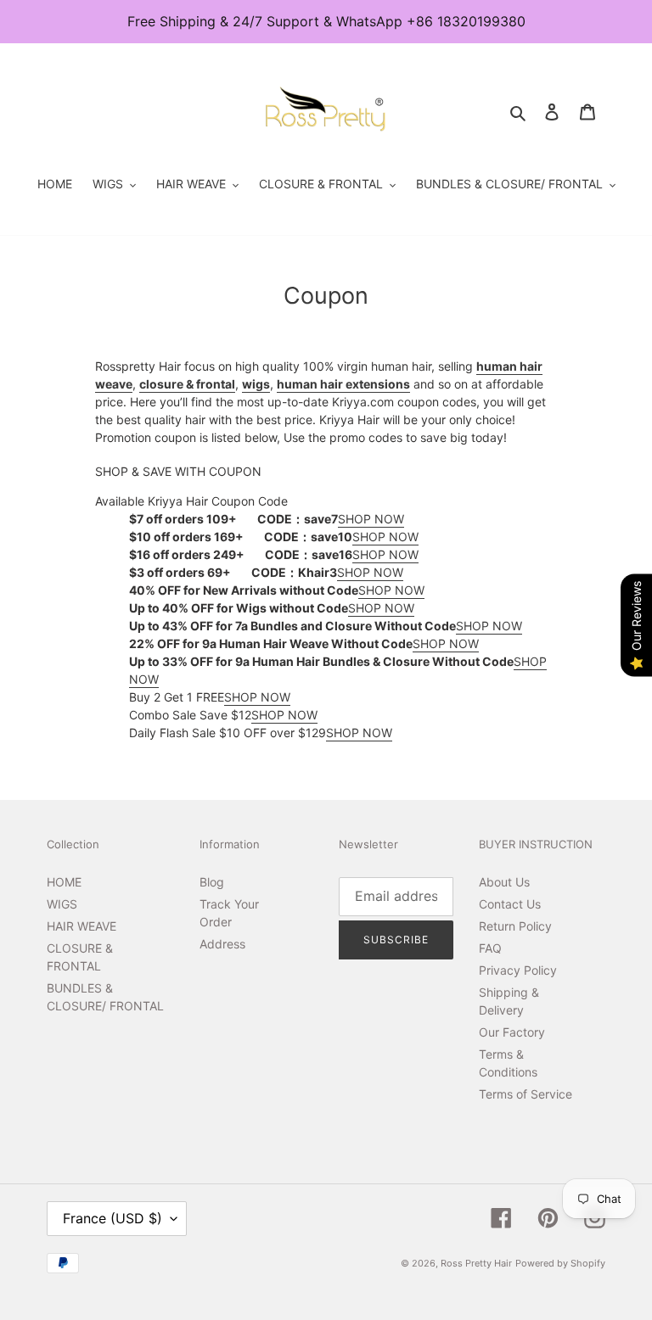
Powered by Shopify (560, 1263)
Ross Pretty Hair (476, 1263)
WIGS (62, 904)
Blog (212, 882)
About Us (504, 882)
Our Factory (512, 1032)
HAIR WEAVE (81, 926)
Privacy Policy (518, 970)
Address (222, 944)
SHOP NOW (371, 519)
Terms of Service (525, 1094)
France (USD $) (112, 1218)
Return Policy (515, 926)
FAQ (490, 948)
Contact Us (510, 904)
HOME (64, 882)
